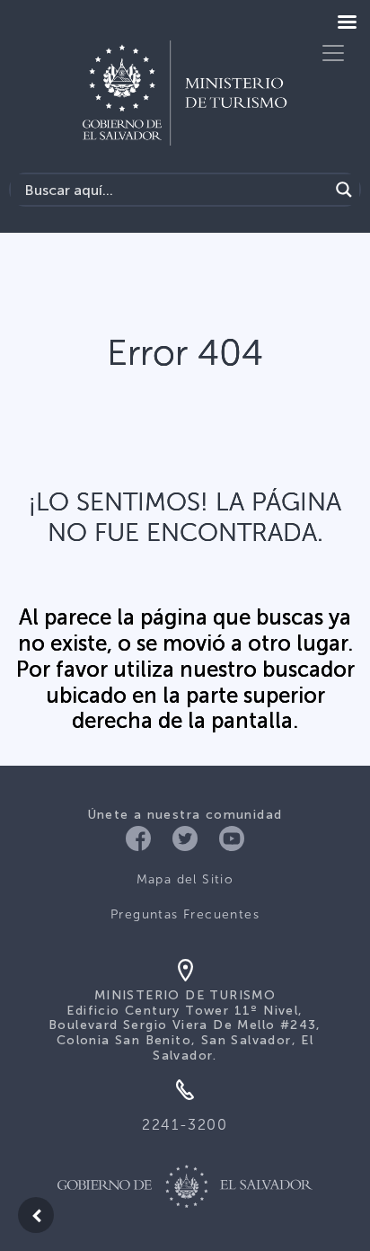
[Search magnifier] (344, 189)
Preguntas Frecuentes (185, 914)
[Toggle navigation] (333, 53)
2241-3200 (184, 1124)
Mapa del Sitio (185, 879)
